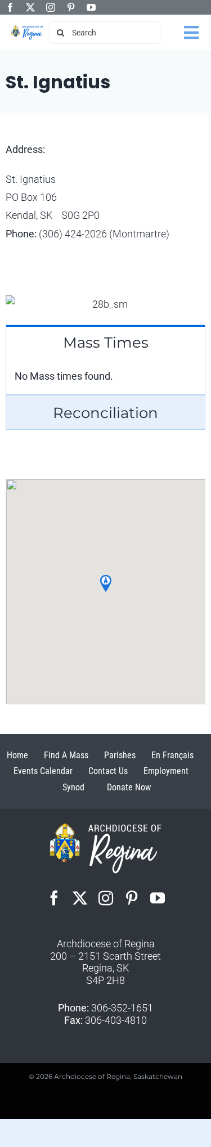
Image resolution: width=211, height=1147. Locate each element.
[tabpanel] (105, 376)
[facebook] (10, 7)
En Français (172, 755)
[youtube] (91, 7)
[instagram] (50, 7)
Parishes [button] (120, 755)
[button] (106, 583)
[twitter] (30, 7)
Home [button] (17, 755)
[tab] (105, 342)
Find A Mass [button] (66, 755)
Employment (165, 771)
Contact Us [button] (108, 771)
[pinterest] (70, 7)
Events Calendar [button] (43, 771)
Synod (73, 787)
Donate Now (129, 787)
